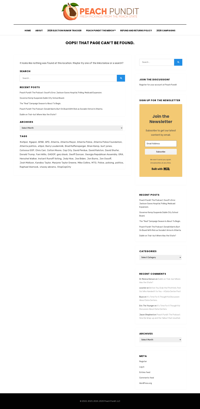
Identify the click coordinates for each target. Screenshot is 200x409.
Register (143, 361)
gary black (62, 154)
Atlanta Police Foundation (108, 142)
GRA (120, 154)
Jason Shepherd (146, 315)
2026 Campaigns (165, 30)
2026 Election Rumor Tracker (64, 30)
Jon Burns (92, 158)
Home (28, 30)
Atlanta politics (28, 146)
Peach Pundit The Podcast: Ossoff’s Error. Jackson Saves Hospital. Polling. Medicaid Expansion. (61, 93)
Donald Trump (27, 154)
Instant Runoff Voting (49, 158)
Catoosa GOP (27, 150)
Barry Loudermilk (54, 146)
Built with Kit (161, 168)
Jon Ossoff (105, 158)
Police (101, 162)
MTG (94, 162)
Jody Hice (68, 158)
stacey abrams (48, 166)
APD (47, 142)
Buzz (141, 297)
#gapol (33, 142)
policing (110, 162)
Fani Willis (41, 154)
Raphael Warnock (29, 166)
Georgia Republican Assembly (101, 154)
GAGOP (51, 154)
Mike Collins (84, 162)
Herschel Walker (28, 158)
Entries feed (144, 372)
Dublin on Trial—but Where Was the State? (38, 114)
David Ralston (96, 150)
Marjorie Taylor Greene (64, 162)
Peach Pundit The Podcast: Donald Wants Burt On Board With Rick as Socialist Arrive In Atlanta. (61, 109)
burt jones (106, 146)
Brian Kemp (93, 146)
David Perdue (80, 150)
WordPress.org (145, 383)
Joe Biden (80, 158)
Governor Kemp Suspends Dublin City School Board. (42, 98)
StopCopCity (64, 166)
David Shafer (112, 150)
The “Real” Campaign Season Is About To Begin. (40, 103)
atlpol (41, 146)
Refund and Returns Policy (136, 30)
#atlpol (24, 142)
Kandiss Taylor (43, 162)
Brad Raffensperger (75, 146)
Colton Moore (54, 150)
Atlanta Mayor (68, 142)
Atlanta (55, 142)
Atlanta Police (84, 142)
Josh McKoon (27, 162)
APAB (41, 142)
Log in (141, 367)
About (39, 30)
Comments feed (146, 378)
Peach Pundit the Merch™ (101, 30)
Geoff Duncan (76, 154)
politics (119, 162)
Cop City (67, 150)
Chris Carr (40, 150)
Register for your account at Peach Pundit (158, 85)
